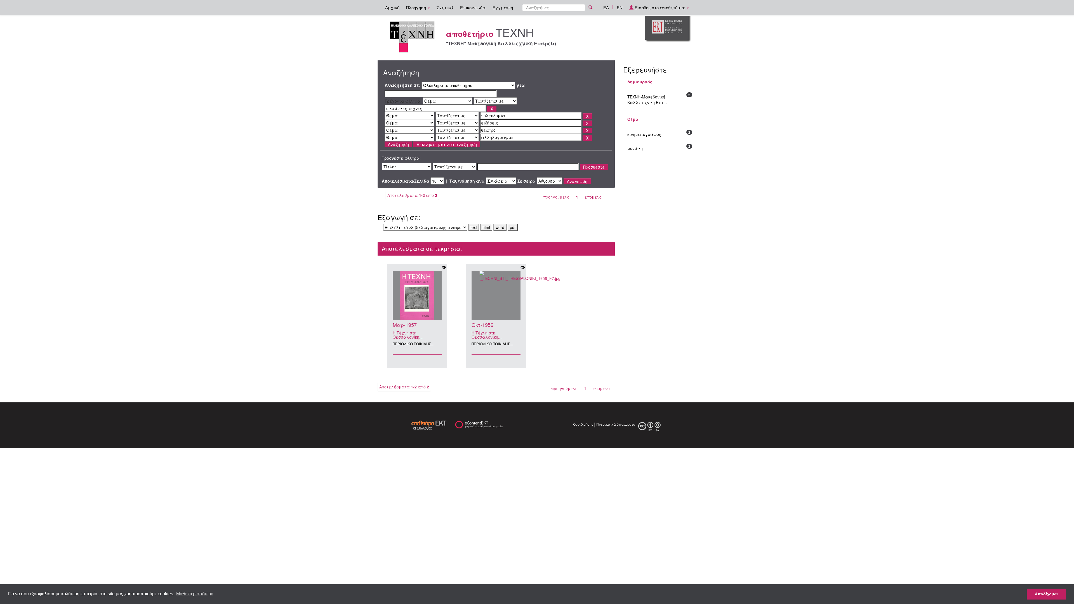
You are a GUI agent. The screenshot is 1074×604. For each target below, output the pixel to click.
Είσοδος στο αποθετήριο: (659, 7)
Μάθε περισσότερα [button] (194, 593)
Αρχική (392, 7)
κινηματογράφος (644, 134)
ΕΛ (606, 7)
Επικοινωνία (473, 7)
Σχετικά (445, 7)
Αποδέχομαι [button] (1046, 594)
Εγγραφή (503, 7)
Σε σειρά (526, 181)
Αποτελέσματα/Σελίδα (405, 181)
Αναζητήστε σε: (402, 85)
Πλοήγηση (416, 7)
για (520, 85)
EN (620, 7)
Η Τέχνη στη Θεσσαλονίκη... (408, 335)
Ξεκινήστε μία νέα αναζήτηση (447, 144)
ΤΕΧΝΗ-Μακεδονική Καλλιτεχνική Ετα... (647, 99)
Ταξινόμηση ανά (467, 181)
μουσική (635, 148)
